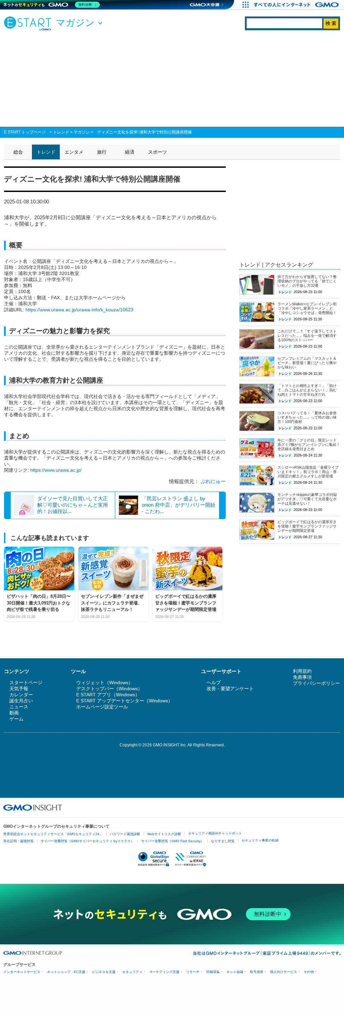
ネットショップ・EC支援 (66, 972)
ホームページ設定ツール (102, 706)
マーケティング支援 (164, 972)
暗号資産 (256, 972)
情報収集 (213, 972)
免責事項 (302, 677)
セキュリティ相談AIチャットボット (215, 833)
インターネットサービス (21, 972)
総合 (18, 152)
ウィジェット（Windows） (104, 682)
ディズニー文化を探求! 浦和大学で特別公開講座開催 (144, 132)
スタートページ (25, 682)
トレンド (61, 132)
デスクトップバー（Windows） (109, 688)
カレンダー (21, 694)
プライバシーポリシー (316, 683)
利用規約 (302, 671)
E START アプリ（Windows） (108, 694)
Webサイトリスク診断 (164, 834)
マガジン (82, 132)
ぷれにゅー (213, 481)
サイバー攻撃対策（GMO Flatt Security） (172, 841)
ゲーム (16, 718)
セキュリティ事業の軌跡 (260, 840)
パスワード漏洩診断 (125, 834)
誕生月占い (21, 700)
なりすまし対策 (222, 841)
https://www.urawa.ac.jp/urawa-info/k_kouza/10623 (79, 309)
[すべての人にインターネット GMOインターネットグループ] (297, 4)
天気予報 (18, 688)
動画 (14, 712)
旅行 (101, 152)
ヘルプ (214, 682)
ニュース (18, 706)
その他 (309, 972)
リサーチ (193, 972)
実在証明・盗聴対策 (18, 841)
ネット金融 (234, 972)
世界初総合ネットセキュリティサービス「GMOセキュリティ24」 (53, 834)
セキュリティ (132, 972)
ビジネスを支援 (104, 972)
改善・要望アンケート (230, 688)
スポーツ (157, 152)
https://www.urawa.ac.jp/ (56, 470)
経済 (129, 152)
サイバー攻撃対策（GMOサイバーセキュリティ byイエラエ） (87, 841)
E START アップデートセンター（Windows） (124, 700)
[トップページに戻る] (29, 23)
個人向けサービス (283, 972)
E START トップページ (25, 132)
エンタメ (73, 152)
